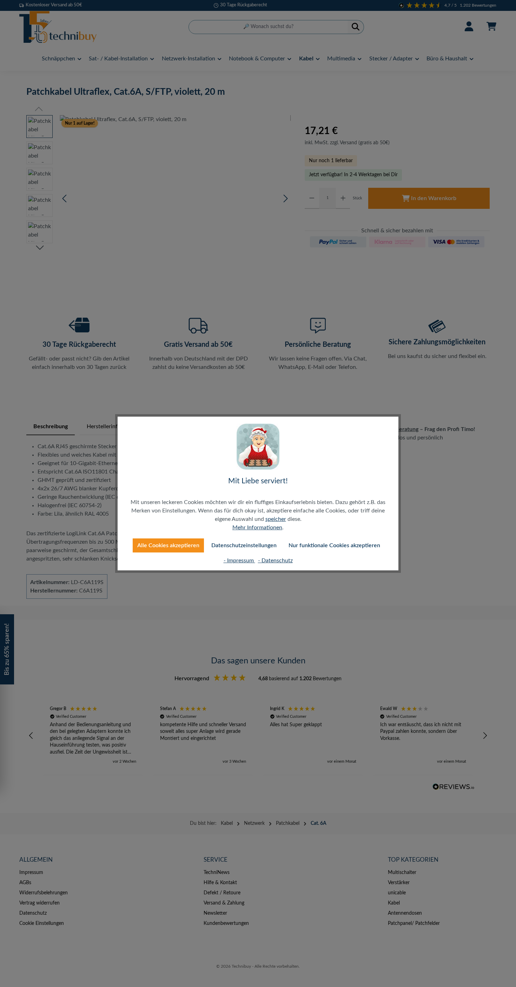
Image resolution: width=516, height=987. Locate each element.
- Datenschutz (275, 560)
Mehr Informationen (257, 527)
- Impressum (239, 560)
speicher (275, 519)
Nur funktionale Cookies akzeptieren (334, 545)
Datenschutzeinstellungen (244, 545)
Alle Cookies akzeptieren (168, 545)
